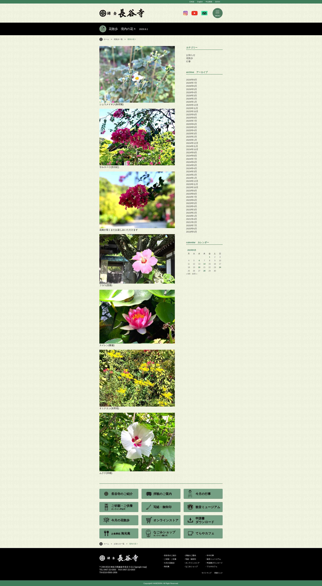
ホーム (106, 39)
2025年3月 (191, 133)
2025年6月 (191, 124)
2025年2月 (191, 136)
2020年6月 (191, 228)
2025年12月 (192, 105)
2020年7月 (191, 225)
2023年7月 (191, 197)
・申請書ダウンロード (214, 563)
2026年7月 (191, 83)
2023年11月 (192, 184)
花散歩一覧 (118, 39)
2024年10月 (192, 149)
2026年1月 (191, 102)
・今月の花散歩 (168, 563)
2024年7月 (191, 159)
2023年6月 (191, 200)
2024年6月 (191, 162)
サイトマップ (206, 573)
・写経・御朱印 (190, 559)
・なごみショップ (191, 567)
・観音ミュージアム (213, 559)
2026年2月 (191, 98)
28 (204, 271)
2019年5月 (191, 232)
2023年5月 (191, 203)
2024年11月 (192, 146)
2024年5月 (191, 165)
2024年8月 (191, 155)
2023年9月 (191, 190)
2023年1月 (191, 216)
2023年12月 (192, 181)
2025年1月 (191, 140)
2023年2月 (191, 213)
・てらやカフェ (211, 567)
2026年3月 (191, 95)
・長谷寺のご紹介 (169, 555)
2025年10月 (192, 111)
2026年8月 (191, 79)
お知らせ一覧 (119, 544)
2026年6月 (191, 86)
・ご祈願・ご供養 (169, 559)
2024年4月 (191, 168)
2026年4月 (191, 92)
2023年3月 (191, 209)
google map (141, 567)
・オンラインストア (191, 563)
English (200, 2)
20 (199, 267)
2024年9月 (191, 152)
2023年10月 (192, 187)
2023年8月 (191, 194)
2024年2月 (191, 175)
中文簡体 (209, 2)
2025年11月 (192, 108)
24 (220, 267)
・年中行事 (209, 555)
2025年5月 (191, 127)
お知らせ (190, 55)
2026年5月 (191, 89)
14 (204, 264)
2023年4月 (191, 206)
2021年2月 (191, 222)
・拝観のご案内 (190, 555)
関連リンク (218, 573)
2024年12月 (192, 143)
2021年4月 (191, 219)
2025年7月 (191, 121)
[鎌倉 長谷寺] (123, 560)
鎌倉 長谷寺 (122, 13)
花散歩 (189, 58)
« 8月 (188, 274)
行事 (188, 61)
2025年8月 (191, 117)
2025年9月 (191, 114)
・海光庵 (165, 567)
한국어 (217, 2)
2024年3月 (191, 171)
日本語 (191, 2)
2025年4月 (191, 130)
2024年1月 (191, 178)
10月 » (194, 274)
